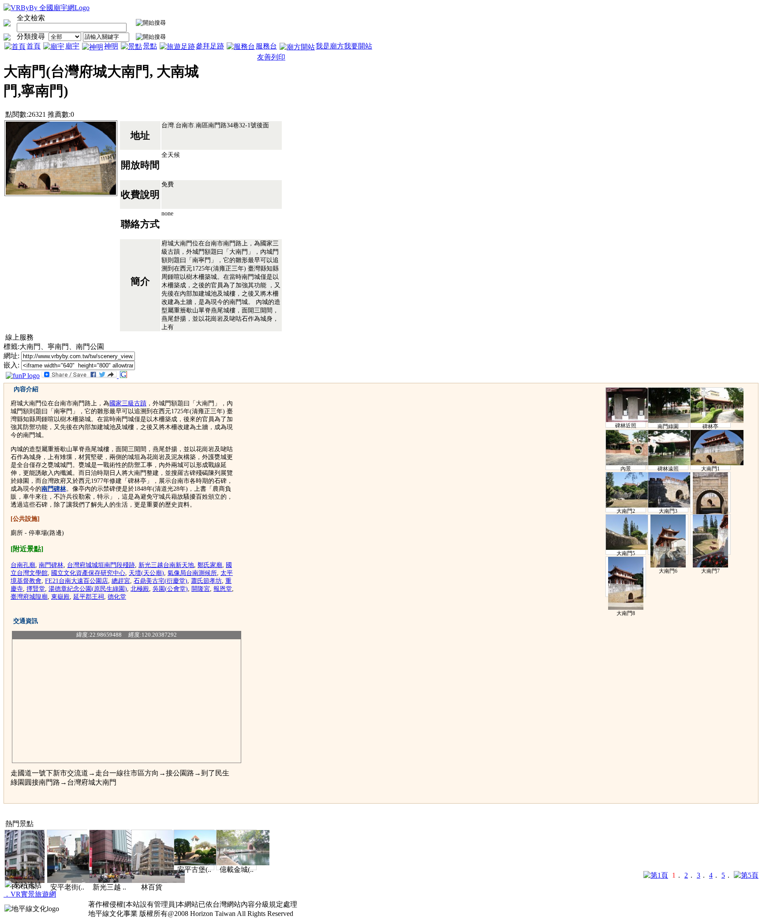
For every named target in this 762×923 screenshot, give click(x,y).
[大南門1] (717, 463)
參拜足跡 (210, 46)
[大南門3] (674, 506)
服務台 (266, 46)
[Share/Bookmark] (79, 375)
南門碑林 (51, 565)
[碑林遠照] (674, 463)
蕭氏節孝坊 (206, 581)
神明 (111, 46)
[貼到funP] (23, 375)
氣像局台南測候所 (192, 573)
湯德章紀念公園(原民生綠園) (88, 589)
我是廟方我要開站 (344, 46)
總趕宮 (121, 581)
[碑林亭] (717, 421)
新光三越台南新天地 (166, 565)
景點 (150, 46)
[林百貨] (158, 880)
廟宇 (72, 46)
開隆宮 (200, 589)
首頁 (33, 46)
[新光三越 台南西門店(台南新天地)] (116, 880)
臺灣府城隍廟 (29, 596)
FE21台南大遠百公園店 (76, 581)
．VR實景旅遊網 (30, 894)
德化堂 (117, 596)
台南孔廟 (23, 565)
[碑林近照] (632, 420)
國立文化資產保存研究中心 (88, 573)
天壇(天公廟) (146, 573)
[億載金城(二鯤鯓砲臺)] (243, 863)
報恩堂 (222, 589)
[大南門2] (632, 506)
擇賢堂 (35, 589)
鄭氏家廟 (210, 565)
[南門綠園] (674, 421)
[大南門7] (710, 566)
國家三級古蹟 (127, 403)
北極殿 (140, 589)
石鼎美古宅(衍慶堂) (160, 581)
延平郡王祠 (88, 596)
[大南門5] (632, 548)
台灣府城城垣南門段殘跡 (101, 565)
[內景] (632, 463)
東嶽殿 (60, 596)
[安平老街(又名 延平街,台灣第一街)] (73, 880)
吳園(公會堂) (170, 589)
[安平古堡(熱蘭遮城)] (200, 863)
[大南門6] (668, 566)
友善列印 (271, 57)
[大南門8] (625, 608)
